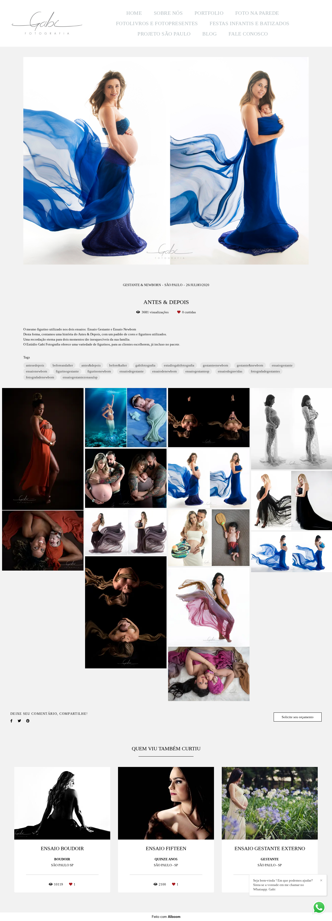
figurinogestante (67, 371)
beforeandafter (63, 365)
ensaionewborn (36, 371)
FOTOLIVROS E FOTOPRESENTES (157, 23)
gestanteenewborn (215, 365)
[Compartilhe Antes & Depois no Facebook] (11, 721)
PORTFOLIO (209, 13)
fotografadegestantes (265, 371)
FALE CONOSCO (248, 34)
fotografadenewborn (40, 377)
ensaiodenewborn (164, 371)
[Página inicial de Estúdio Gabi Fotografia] (47, 23)
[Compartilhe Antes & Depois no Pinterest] (28, 721)
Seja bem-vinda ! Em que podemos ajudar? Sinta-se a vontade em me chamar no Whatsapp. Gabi (283, 884)
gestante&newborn (250, 365)
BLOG (209, 34)
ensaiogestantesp (197, 371)
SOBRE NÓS (168, 13)
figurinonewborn (99, 371)
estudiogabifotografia (179, 365)
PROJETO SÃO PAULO (164, 34)
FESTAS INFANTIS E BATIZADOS (249, 23)
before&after (118, 365)
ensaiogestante (282, 365)
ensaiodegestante (132, 371)
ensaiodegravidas (230, 371)
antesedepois (35, 365)
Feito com (166, 917)
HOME (134, 13)
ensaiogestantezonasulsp (80, 377)
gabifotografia (145, 365)
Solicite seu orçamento (298, 717)
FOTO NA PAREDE (257, 13)
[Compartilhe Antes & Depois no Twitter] (19, 721)
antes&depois (91, 365)
